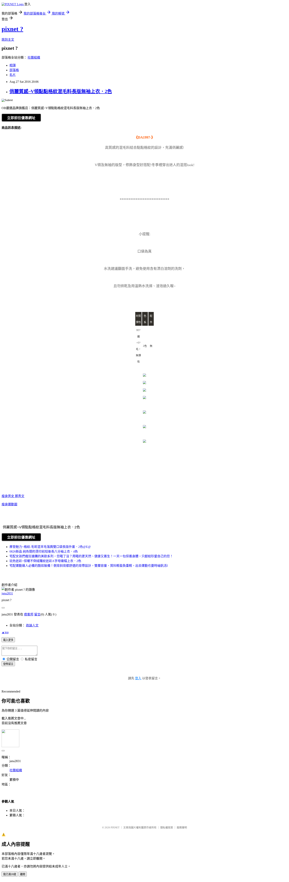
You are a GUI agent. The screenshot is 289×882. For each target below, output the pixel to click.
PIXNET (115, 827)
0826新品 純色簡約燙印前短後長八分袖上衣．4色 (43, 551)
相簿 (12, 65)
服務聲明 (182, 827)
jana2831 (7, 593)
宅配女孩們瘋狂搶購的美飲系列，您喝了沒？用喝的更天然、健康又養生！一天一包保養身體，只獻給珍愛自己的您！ (91, 556)
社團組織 (34, 57)
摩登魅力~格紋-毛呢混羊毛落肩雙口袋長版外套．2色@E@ (50, 546)
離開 (22, 874)
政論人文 (32, 625)
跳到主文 (8, 39)
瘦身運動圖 (9, 504)
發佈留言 (8, 663)
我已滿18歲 (9, 874)
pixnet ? (12, 28)
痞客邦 (28, 614)
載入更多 (8, 639)
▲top (5, 632)
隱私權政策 (166, 827)
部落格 (14, 70)
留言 (37, 614)
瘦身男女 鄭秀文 (13, 496)
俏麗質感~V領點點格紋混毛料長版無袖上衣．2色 (60, 91)
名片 (12, 74)
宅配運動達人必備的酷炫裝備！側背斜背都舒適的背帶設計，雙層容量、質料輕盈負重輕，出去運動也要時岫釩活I (88, 565)
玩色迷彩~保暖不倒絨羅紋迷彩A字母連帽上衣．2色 (45, 561)
